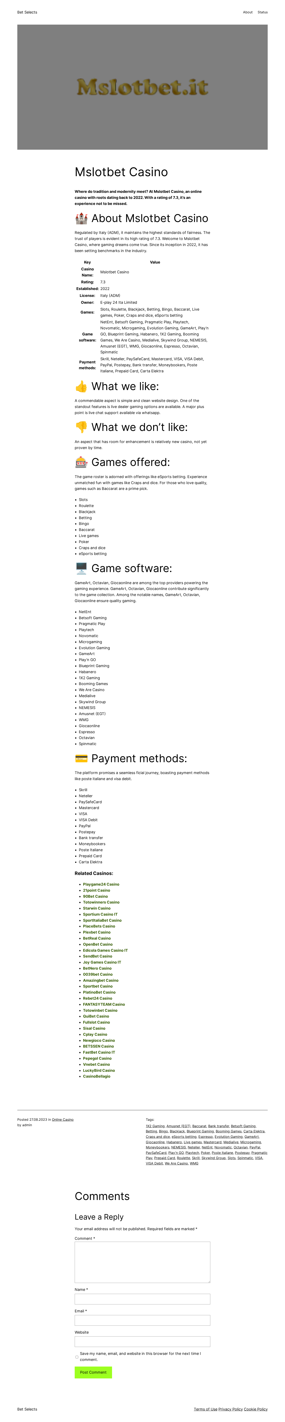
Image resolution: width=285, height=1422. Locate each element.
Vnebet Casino (96, 1064)
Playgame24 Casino (101, 884)
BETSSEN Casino (98, 1046)
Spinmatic (245, 1158)
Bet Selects (27, 12)
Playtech (192, 1153)
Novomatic (223, 1147)
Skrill (196, 1158)
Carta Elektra (254, 1131)
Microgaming (250, 1142)
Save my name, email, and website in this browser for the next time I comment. (140, 1356)
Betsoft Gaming (243, 1126)
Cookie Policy (256, 1409)
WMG (194, 1163)
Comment (85, 1238)
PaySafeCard (156, 1153)
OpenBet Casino (98, 944)
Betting (151, 1131)
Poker (205, 1153)
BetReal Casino (97, 938)
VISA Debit (154, 1163)
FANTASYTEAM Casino (104, 1004)
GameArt (252, 1137)
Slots (232, 1158)
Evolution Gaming (229, 1137)
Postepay (242, 1153)
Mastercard (213, 1142)
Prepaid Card (164, 1158)
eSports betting (184, 1137)
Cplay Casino (95, 1034)
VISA (258, 1158)
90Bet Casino (95, 896)
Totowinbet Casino (100, 1010)
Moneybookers (157, 1147)
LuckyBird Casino (99, 1070)
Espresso (205, 1137)
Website (82, 1332)
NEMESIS (178, 1147)
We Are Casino (176, 1163)
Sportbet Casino (98, 986)
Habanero (174, 1142)
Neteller (194, 1147)
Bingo (163, 1131)
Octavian (241, 1147)
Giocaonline (155, 1142)
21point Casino (96, 890)
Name (81, 1289)
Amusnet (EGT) (178, 1126)
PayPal (255, 1147)
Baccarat (199, 1126)
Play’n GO (176, 1153)
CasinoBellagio (96, 1076)
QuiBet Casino (96, 1016)
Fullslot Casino (96, 1022)
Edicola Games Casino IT (105, 950)
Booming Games (229, 1131)
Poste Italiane (222, 1153)
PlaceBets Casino (99, 926)
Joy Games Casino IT (102, 962)
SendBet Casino (97, 956)
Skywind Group (214, 1158)
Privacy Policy (230, 1409)
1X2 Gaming (155, 1126)
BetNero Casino (97, 968)
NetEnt (207, 1147)
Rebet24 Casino (97, 998)
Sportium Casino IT (100, 914)
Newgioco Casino (99, 1040)
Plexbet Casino (97, 932)
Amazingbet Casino (101, 980)
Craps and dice (158, 1137)
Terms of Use (205, 1409)
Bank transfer (218, 1126)
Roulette (183, 1158)
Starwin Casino (97, 908)
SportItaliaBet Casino (102, 920)
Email (81, 1311)
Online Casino (63, 1119)
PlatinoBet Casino (99, 992)
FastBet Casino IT (99, 1052)
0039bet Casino (98, 974)
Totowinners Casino (101, 902)
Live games (193, 1142)
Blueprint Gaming (200, 1131)
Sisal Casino (94, 1028)
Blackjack (177, 1131)
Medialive (230, 1142)
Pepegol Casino (97, 1058)
